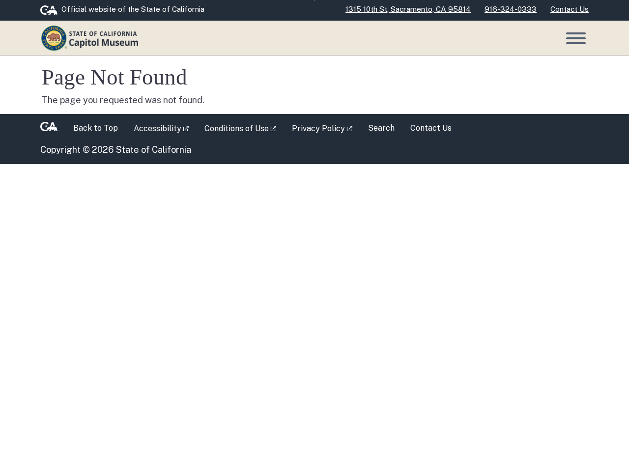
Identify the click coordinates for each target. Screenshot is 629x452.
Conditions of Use (244, 127)
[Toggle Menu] (576, 38)
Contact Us (431, 128)
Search (381, 128)
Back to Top (95, 128)
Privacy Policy (326, 127)
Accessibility (165, 127)
